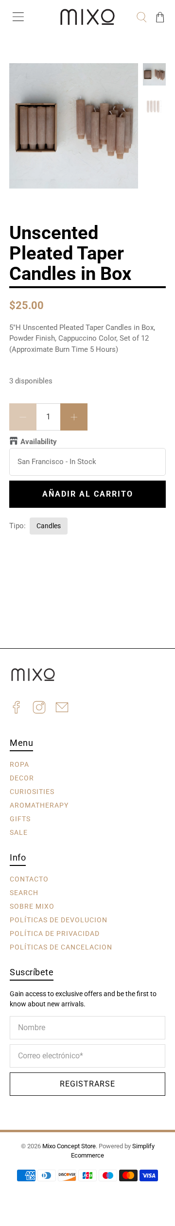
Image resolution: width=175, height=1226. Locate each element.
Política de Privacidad (55, 933)
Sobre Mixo (32, 906)
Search (24, 893)
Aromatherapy (39, 805)
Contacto (29, 879)
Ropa (19, 764)
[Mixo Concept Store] (87, 17)
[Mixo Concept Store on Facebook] (16, 709)
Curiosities (32, 791)
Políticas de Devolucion (58, 920)
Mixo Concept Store (69, 1146)
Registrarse (87, 1083)
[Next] (122, 78)
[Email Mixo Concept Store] (62, 709)
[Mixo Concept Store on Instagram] (39, 709)
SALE (19, 832)
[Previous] (24, 78)
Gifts (20, 819)
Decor (22, 778)
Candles (48, 526)
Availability (38, 441)
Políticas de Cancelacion (61, 947)
